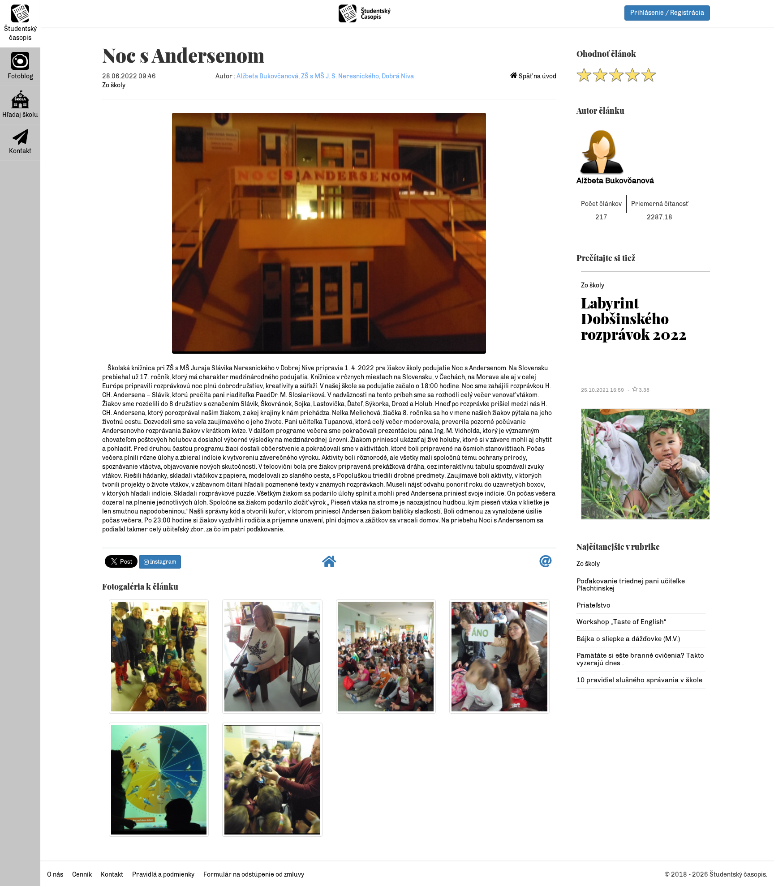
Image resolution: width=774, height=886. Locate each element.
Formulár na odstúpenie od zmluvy (253, 874)
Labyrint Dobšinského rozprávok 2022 (634, 318)
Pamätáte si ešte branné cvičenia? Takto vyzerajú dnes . (640, 659)
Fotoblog (20, 76)
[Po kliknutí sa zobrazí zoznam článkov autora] (640, 149)
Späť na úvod (536, 76)
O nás (55, 874)
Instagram (162, 562)
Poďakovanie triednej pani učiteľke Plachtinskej (630, 585)
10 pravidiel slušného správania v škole (639, 680)
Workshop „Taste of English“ (621, 622)
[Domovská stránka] (329, 564)
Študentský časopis (20, 33)
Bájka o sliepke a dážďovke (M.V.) (628, 639)
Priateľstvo (593, 605)
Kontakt (20, 151)
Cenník (82, 874)
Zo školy (113, 85)
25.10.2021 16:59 (602, 390)
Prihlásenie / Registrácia (667, 13)
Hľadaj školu (20, 115)
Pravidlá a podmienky (163, 874)
